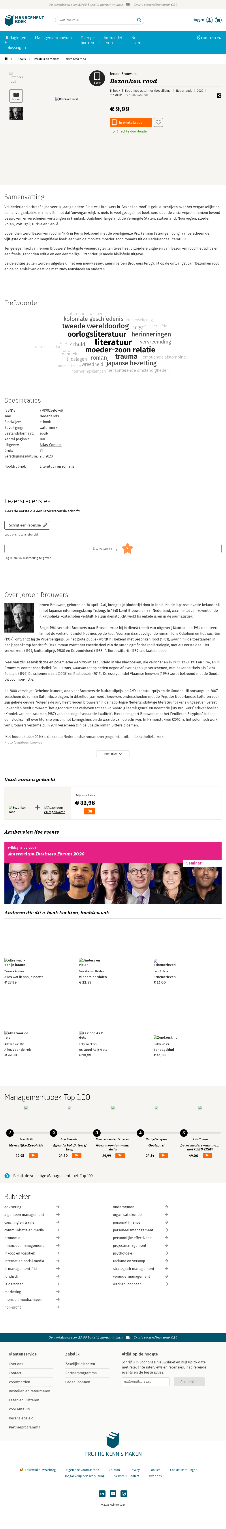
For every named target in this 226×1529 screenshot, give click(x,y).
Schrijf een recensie (25, 525)
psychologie (122, 1253)
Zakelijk (72, 1354)
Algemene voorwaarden (82, 1470)
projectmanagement (129, 1245)
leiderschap (13, 1284)
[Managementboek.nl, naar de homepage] (24, 25)
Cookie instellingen (183, 1470)
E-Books (20, 59)
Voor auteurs (19, 1409)
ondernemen (123, 1207)
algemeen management (24, 1215)
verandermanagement (131, 1276)
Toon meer (111, 753)
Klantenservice (23, 1354)
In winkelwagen (132, 122)
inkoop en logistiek (19, 1253)
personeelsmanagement (133, 1230)
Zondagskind (164, 1050)
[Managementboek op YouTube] (113, 1493)
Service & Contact (126, 1476)
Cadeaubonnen (77, 1382)
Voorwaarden (19, 1382)
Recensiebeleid (21, 1418)
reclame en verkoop (129, 1261)
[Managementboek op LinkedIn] (102, 1493)
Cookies (154, 1470)
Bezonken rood (76, 59)
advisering (12, 1207)
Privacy (135, 1470)
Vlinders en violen (93, 977)
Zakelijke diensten (80, 1364)
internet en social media (24, 1261)
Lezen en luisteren (24, 1400)
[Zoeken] (139, 20)
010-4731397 (212, 38)
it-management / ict (21, 1269)
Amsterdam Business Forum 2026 (46, 854)
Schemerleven (165, 977)
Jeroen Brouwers (123, 74)
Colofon (114, 1470)
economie (12, 1238)
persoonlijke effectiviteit (132, 1238)
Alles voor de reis (18, 1050)
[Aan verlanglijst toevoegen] (158, 122)
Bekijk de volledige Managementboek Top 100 (53, 1175)
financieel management (24, 1245)
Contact (15, 1373)
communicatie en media (24, 1230)
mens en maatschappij (22, 1300)
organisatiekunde (127, 1215)
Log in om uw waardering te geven (27, 558)
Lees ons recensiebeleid (21, 534)
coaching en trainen (20, 1222)
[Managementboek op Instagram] (124, 1493)
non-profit (12, 1307)
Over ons (16, 1364)
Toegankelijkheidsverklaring (84, 1476)
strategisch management (133, 1269)
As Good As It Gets (93, 1050)
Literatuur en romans (46, 59)
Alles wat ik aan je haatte (23, 977)
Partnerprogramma (24, 1427)
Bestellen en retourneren (29, 1391)
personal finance (126, 1222)
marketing (12, 1292)
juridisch (11, 1276)
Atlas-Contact (51, 445)
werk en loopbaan (127, 1284)
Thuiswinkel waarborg (40, 1470)
